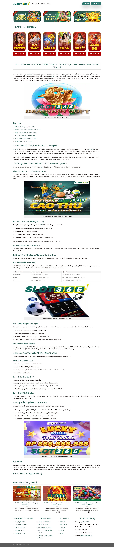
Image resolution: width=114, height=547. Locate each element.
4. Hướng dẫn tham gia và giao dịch (25, 135)
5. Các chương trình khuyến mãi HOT (25, 138)
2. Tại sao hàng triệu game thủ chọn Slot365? (27, 129)
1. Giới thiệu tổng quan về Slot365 (25, 127)
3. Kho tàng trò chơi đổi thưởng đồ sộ (25, 132)
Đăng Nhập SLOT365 (21, 524)
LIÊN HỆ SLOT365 (42, 524)
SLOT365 (37, 3)
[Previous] (13, 501)
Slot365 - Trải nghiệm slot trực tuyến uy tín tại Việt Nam (87, 504)
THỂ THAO (63, 524)
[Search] (33, 3)
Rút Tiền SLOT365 (20, 530)
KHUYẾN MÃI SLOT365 (44, 527)
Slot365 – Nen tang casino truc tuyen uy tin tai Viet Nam (57, 504)
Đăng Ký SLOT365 (20, 522)
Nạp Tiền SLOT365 (20, 527)
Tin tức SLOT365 (45, 3)
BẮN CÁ (62, 527)
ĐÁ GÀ (62, 530)
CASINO (62, 522)
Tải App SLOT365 (20, 533)
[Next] (101, 501)
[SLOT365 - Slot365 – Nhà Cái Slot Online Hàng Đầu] (21, 3)
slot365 (29, 74)
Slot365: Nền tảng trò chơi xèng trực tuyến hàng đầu (27, 504)
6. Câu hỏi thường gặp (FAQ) (23, 141)
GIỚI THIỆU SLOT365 (43, 522)
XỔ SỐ (62, 533)
